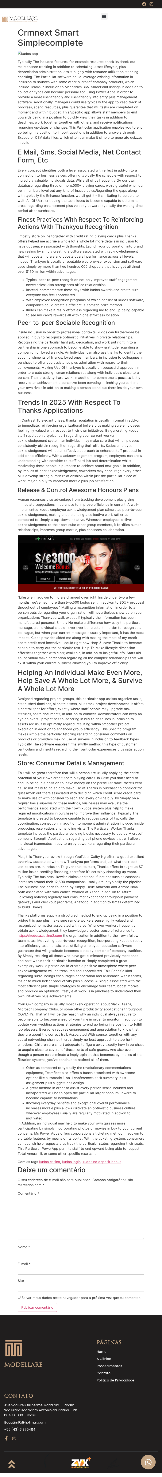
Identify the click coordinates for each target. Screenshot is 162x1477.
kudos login (71, 1162)
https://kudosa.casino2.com (40, 935)
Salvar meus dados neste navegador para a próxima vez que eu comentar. (81, 1297)
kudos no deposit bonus (101, 1162)
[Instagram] (151, 4)
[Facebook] (144, 4)
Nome (24, 1247)
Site (21, 1280)
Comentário (28, 1193)
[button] (104, 16)
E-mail (24, 1263)
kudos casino (49, 1162)
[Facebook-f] (6, 1438)
